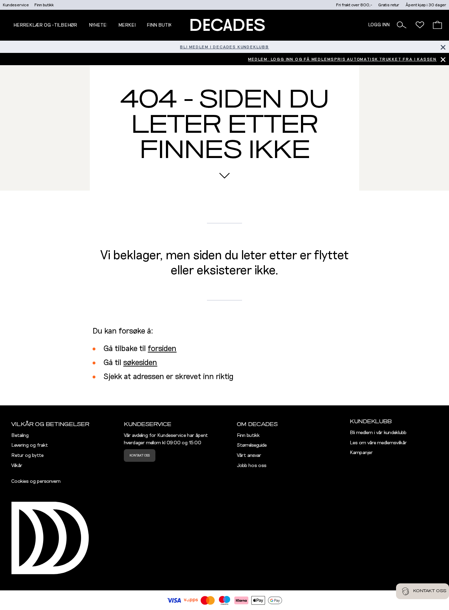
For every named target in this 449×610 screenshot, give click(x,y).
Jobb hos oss (252, 465)
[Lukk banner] (443, 47)
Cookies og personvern (36, 481)
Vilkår (16, 465)
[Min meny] (420, 25)
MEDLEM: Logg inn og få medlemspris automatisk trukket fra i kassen (342, 59)
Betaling (20, 435)
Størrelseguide (252, 445)
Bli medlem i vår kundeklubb (378, 432)
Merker (128, 25)
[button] (401, 25)
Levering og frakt (29, 445)
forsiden (162, 349)
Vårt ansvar (249, 455)
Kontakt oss (139, 455)
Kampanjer (361, 452)
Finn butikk (44, 5)
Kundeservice (16, 5)
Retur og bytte (27, 455)
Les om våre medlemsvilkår (378, 442)
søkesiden (140, 363)
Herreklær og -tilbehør (45, 25)
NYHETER (99, 25)
